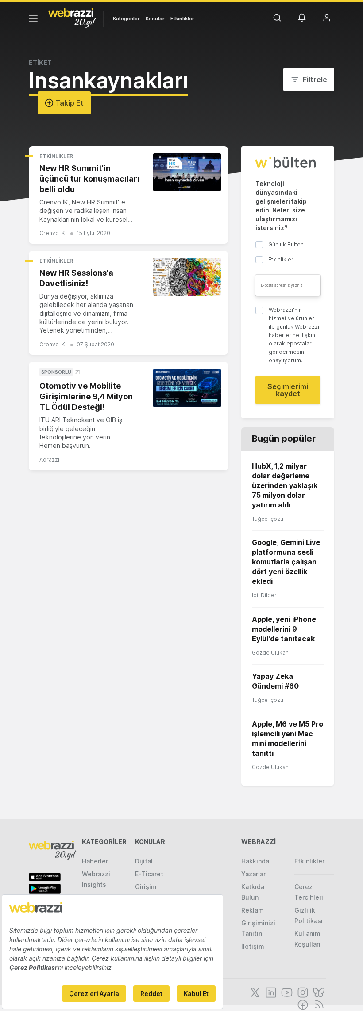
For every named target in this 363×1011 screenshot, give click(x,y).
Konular (155, 18)
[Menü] (33, 19)
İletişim (252, 946)
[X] (254, 991)
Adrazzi (49, 459)
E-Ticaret (149, 874)
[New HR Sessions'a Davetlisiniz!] (187, 277)
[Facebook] (302, 1004)
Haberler (95, 861)
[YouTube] (286, 991)
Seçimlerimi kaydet (287, 390)
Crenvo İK (52, 233)
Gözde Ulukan (270, 652)
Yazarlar (253, 874)
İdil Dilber (264, 595)
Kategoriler (126, 18)
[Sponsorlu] (187, 388)
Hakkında (255, 861)
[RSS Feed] (318, 1004)
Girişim (146, 886)
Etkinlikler (182, 18)
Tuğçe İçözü (267, 518)
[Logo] (72, 17)
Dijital (144, 861)
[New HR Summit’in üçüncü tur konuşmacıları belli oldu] (187, 172)
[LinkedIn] (270, 991)
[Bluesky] (318, 991)
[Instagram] (302, 991)
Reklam (252, 910)
